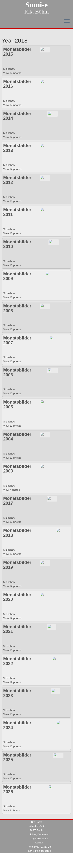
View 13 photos (12, 104)
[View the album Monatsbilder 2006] (52, 370)
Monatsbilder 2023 (17, 693)
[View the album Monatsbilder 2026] (52, 787)
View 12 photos (12, 72)
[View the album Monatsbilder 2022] (57, 658)
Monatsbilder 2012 (17, 180)
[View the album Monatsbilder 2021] (51, 626)
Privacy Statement (39, 834)
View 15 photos (12, 233)
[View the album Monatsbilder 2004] (45, 434)
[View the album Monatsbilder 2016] (45, 81)
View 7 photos (12, 489)
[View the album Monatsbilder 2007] (54, 338)
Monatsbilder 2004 (17, 437)
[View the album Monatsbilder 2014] (52, 113)
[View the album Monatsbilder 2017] (52, 498)
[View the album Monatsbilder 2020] (45, 594)
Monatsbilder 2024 (17, 725)
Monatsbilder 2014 (17, 116)
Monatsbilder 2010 (17, 244)
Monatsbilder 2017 (17, 501)
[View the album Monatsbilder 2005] (45, 402)
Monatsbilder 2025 (17, 757)
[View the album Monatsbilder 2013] (45, 145)
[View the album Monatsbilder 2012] (45, 177)
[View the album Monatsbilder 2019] (45, 562)
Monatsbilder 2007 (17, 340)
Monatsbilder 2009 (17, 276)
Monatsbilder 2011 (17, 212)
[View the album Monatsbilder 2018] (60, 530)
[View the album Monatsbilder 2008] (45, 306)
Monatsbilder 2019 (17, 565)
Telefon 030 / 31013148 (39, 847)
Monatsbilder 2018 (17, 533)
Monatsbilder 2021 (17, 629)
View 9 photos (12, 810)
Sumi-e (36, 5)
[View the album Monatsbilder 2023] (55, 690)
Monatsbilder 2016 (17, 84)
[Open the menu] (67, 21)
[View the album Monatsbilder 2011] (45, 209)
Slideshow (9, 68)
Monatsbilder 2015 (17, 52)
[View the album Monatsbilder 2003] (49, 466)
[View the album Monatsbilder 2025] (58, 755)
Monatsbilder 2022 (17, 661)
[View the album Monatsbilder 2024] (60, 722)
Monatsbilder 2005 (17, 404)
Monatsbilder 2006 (17, 372)
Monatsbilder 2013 (17, 148)
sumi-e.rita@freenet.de (39, 851)
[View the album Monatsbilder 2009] (50, 273)
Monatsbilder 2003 (17, 469)
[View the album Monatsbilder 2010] (53, 241)
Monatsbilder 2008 (17, 308)
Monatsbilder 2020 (17, 597)
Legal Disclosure (39, 838)
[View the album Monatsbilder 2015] (45, 49)
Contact (39, 842)
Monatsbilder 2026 (17, 789)
